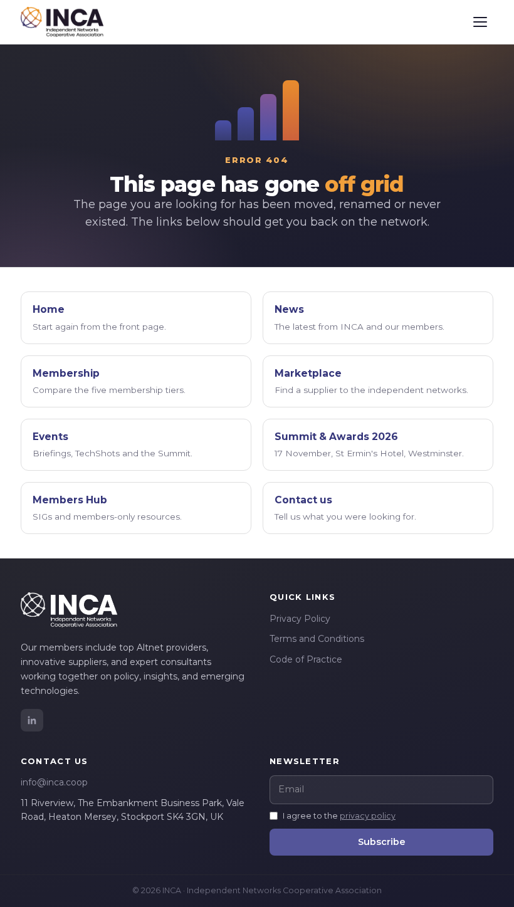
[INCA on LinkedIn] (32, 720)
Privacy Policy (300, 618)
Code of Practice (306, 659)
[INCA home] (62, 22)
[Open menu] (480, 22)
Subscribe (382, 841)
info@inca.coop (54, 782)
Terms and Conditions (317, 638)
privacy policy (368, 815)
